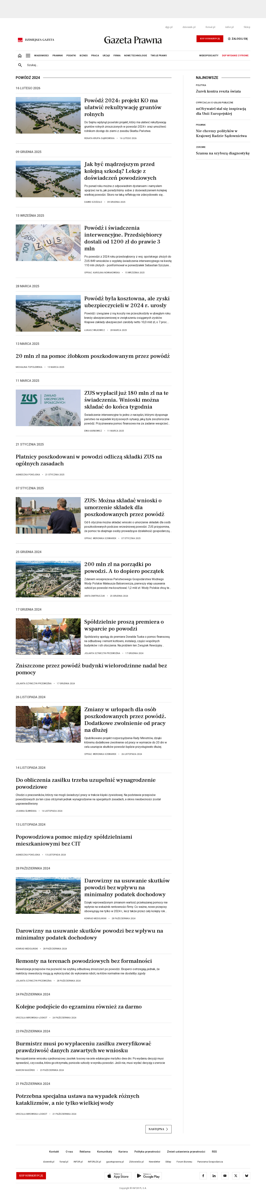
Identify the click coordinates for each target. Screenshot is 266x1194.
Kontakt (54, 1151)
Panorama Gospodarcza (210, 1161)
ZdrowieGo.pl (136, 1161)
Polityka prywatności (147, 1151)
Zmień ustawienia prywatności (186, 1151)
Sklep (247, 27)
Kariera (123, 1151)
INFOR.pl (78, 1161)
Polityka (201, 85)
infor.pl (229, 27)
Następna (156, 1129)
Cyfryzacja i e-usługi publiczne (214, 102)
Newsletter (154, 1161)
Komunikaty (104, 1151)
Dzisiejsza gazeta (39, 40)
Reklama (85, 1151)
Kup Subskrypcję (210, 38)
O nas (69, 1151)
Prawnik (201, 125)
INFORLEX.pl (94, 1161)
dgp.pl (168, 27)
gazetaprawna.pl (115, 1161)
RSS (214, 1151)
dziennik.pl (189, 27)
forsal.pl (210, 27)
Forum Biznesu (184, 1161)
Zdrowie (201, 147)
